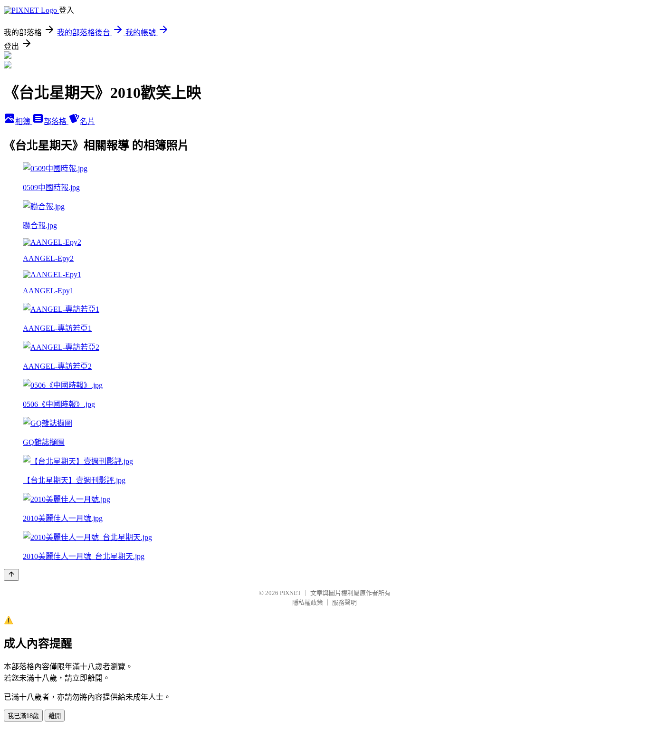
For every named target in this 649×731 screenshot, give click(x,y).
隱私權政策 (307, 602)
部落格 (56, 121)
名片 (87, 121)
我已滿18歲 (23, 716)
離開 (54, 716)
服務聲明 (344, 602)
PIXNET (290, 592)
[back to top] (11, 575)
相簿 (23, 121)
